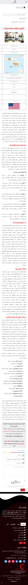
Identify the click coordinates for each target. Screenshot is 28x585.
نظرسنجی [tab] (13, 524)
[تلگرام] (5, 561)
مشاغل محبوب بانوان (19, 537)
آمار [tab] (7, 524)
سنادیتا (14, 579)
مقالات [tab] (23, 524)
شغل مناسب (21, 533)
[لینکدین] (16, 561)
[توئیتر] (20, 561)
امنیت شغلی (21, 535)
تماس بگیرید (6, 431)
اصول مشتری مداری (19, 528)
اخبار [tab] (19, 524)
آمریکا (23, 14)
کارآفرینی (22, 530)
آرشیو (21, 543)
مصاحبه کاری (21, 540)
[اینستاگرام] (9, 561)
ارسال (23, 490)
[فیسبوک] (24, 561)
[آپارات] (13, 561)
